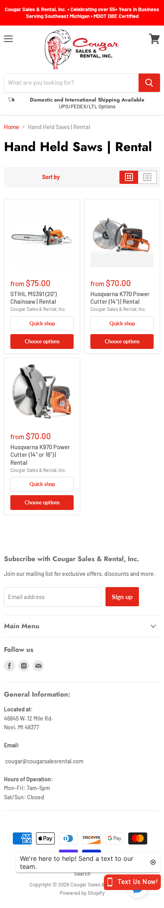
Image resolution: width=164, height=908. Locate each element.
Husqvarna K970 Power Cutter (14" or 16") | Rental (40, 454)
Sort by (51, 177)
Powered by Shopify (82, 893)
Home (11, 126)
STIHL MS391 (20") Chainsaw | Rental (33, 297)
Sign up (122, 596)
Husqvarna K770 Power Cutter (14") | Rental (120, 297)
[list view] (147, 177)
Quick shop (42, 323)
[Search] (149, 83)
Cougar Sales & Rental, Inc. (38, 309)
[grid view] (128, 177)
